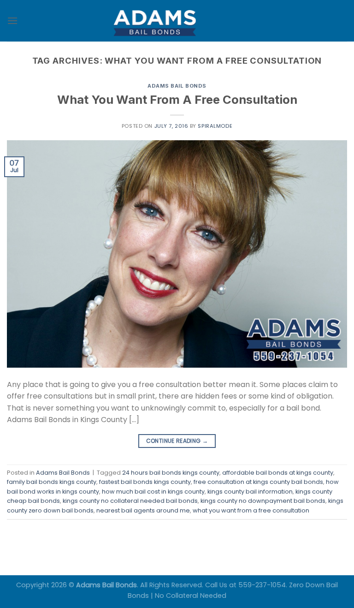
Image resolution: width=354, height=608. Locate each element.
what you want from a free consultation (251, 510)
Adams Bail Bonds (177, 86)
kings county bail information (250, 491)
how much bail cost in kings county (153, 491)
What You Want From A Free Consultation (177, 99)
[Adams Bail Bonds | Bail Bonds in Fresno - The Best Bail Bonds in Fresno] (177, 21)
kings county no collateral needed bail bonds (130, 501)
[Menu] (12, 20)
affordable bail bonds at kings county (277, 473)
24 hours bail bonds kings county (170, 473)
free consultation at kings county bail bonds (258, 482)
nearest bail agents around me (143, 510)
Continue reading (177, 441)
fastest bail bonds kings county (145, 482)
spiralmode (215, 126)
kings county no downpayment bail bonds (263, 501)
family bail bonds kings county (51, 482)
